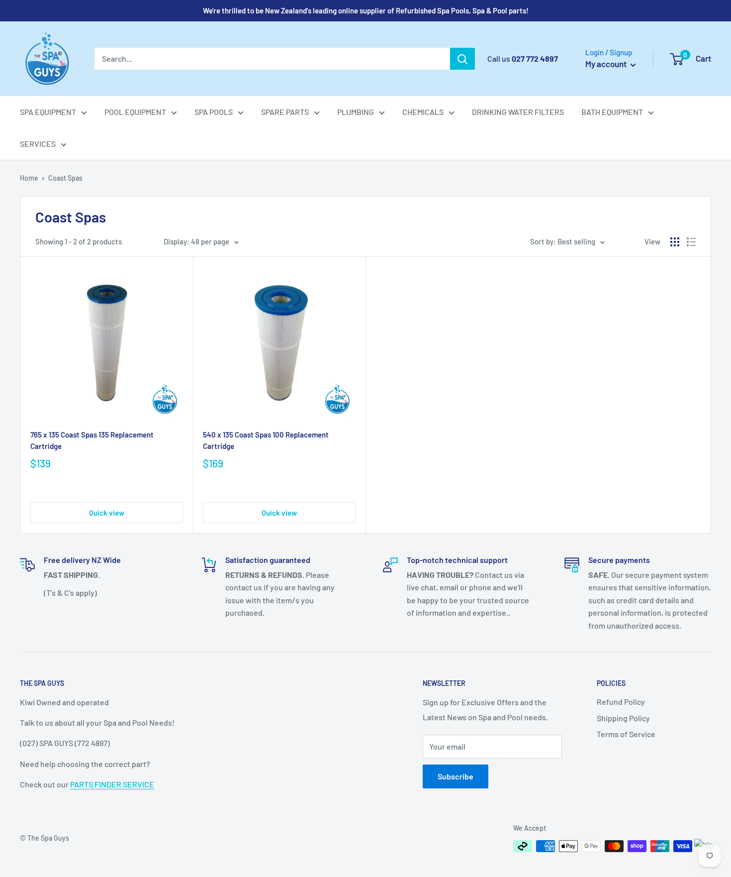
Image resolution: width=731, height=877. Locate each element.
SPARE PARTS (285, 111)
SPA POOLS (213, 111)
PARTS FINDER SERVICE (112, 784)
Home (29, 178)
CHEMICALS (423, 111)
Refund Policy (621, 701)
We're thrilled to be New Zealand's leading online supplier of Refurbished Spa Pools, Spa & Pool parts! (366, 10)
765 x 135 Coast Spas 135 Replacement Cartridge (92, 440)
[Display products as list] (691, 241)
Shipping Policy (623, 718)
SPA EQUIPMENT (48, 111)
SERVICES (38, 143)
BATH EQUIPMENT (612, 111)
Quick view (106, 512)
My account (606, 64)
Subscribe (455, 776)
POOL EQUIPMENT (135, 111)
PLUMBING (355, 111)
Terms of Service (626, 734)
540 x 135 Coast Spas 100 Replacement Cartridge (266, 440)
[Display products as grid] (674, 241)
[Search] (462, 59)
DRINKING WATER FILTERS (518, 111)
